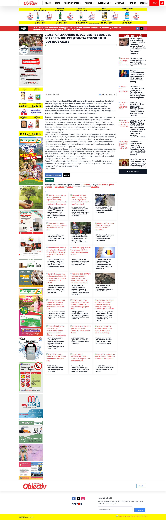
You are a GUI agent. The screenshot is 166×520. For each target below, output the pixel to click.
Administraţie (71, 3)
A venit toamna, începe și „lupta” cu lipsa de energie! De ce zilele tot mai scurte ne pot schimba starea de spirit (56, 263)
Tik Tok (70, 187)
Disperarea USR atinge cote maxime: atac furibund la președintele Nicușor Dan (56, 237)
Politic (88, 3)
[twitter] (141, 28)
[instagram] (145, 28)
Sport (133, 3)
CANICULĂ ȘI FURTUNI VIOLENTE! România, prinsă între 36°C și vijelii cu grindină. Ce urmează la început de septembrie (104, 264)
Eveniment (103, 3)
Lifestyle (119, 3)
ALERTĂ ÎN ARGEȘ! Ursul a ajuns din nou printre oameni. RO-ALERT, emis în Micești (80, 340)
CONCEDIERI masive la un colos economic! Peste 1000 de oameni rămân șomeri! (105, 368)
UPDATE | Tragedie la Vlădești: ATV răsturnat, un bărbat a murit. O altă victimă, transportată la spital (80, 238)
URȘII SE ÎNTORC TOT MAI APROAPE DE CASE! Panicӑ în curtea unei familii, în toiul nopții (104, 340)
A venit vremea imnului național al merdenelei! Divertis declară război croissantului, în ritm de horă (56, 315)
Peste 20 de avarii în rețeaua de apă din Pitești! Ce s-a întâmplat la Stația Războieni (104, 288)
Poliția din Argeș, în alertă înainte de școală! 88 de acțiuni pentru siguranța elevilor (80, 262)
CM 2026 (144, 3)
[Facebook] (74, 498)
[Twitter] (78, 498)
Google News (59, 187)
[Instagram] (83, 498)
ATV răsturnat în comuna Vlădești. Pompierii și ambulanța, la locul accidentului (105, 237)
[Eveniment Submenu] (111, 3)
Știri (57, 3)
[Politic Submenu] (94, 3)
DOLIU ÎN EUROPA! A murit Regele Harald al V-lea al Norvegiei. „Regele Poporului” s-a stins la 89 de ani (138, 163)
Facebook (86, 185)
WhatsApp (95, 187)
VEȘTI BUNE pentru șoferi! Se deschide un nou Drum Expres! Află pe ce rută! (55, 368)
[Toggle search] (162, 3)
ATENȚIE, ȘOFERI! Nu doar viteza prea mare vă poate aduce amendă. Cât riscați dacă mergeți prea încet (80, 315)
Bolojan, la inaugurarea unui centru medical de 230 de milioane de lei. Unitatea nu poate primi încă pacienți (56, 289)
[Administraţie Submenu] (81, 3)
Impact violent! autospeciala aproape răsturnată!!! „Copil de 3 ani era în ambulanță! (80, 368)
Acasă (48, 3)
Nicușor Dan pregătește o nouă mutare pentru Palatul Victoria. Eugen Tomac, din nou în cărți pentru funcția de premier (104, 316)
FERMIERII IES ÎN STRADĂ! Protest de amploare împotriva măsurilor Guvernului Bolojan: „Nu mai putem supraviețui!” (80, 290)
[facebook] (137, 28)
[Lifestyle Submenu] (126, 3)
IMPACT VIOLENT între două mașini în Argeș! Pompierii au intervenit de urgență (104, 209)
